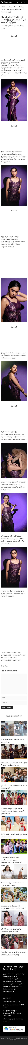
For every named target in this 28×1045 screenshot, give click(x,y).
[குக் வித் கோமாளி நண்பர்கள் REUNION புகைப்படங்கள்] (14, 775)
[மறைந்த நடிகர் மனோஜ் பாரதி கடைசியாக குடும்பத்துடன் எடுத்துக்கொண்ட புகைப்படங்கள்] (14, 846)
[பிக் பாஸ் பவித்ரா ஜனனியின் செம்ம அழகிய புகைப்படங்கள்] (14, 872)
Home (3, 7)
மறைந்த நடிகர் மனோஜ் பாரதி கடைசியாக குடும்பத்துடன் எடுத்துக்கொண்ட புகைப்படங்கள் (11, 859)
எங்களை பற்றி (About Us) (12, 1001)
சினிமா (9, 7)
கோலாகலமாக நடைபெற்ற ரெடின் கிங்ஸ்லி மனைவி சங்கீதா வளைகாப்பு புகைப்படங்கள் (13, 811)
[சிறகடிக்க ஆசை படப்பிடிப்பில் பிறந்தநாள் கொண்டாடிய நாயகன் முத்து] (14, 941)
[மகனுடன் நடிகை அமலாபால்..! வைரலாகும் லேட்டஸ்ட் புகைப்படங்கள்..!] (14, 895)
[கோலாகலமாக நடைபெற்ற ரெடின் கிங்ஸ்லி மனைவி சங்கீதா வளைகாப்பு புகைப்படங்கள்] (14, 798)
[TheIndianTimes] (6, 2)
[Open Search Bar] (17, 2)
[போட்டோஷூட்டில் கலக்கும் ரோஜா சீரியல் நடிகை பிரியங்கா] (14, 823)
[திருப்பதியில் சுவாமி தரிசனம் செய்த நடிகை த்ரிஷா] (14, 729)
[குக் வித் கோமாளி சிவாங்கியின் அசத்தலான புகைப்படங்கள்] (14, 918)
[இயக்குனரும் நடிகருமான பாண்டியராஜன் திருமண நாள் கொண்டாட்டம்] (14, 752)
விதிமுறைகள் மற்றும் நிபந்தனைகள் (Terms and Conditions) (12, 1013)
